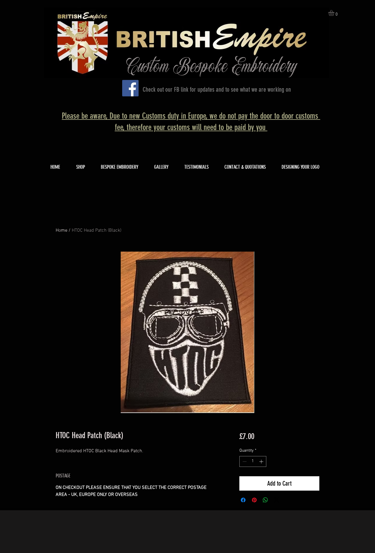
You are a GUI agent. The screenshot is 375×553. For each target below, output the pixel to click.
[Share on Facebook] (243, 499)
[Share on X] (276, 499)
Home (61, 230)
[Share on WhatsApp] (265, 499)
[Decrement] (244, 461)
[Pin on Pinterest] (254, 499)
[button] (334, 13)
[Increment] (261, 461)
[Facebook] (130, 88)
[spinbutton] (253, 461)
